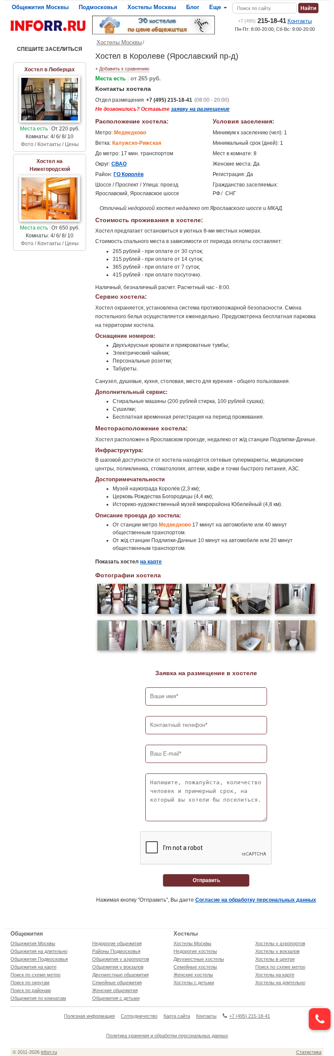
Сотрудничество (139, 1016)
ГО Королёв (129, 174)
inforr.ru (49, 1052)
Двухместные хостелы (199, 959)
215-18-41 (262, 20)
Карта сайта (177, 1016)
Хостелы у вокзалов (277, 951)
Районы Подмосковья (116, 951)
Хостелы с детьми (194, 982)
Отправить (206, 880)
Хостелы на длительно (280, 982)
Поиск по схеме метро (35, 974)
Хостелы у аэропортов (280, 943)
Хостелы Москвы (151, 7)
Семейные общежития (117, 982)
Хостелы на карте (274, 974)
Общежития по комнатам (38, 998)
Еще (216, 7)
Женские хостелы (193, 974)
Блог (192, 7)
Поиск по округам (30, 982)
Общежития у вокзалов (118, 966)
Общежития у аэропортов (120, 959)
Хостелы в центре (275, 959)
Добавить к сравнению (124, 68)
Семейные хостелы (195, 966)
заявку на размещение (200, 109)
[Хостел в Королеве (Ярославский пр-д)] (117, 600)
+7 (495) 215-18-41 (169, 100)
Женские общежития (115, 990)
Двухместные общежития (120, 974)
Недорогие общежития (117, 943)
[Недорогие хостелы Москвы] (153, 25)
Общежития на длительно (38, 951)
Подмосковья (98, 7)
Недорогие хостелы (195, 951)
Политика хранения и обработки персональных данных (167, 1035)
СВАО (119, 164)
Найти (308, 8)
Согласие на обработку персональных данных (255, 900)
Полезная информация (89, 1016)
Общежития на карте (33, 966)
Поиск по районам (30, 990)
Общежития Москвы (40, 7)
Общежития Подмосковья (39, 959)
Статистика (308, 1052)
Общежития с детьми (116, 998)
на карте (151, 562)
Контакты (299, 21)
